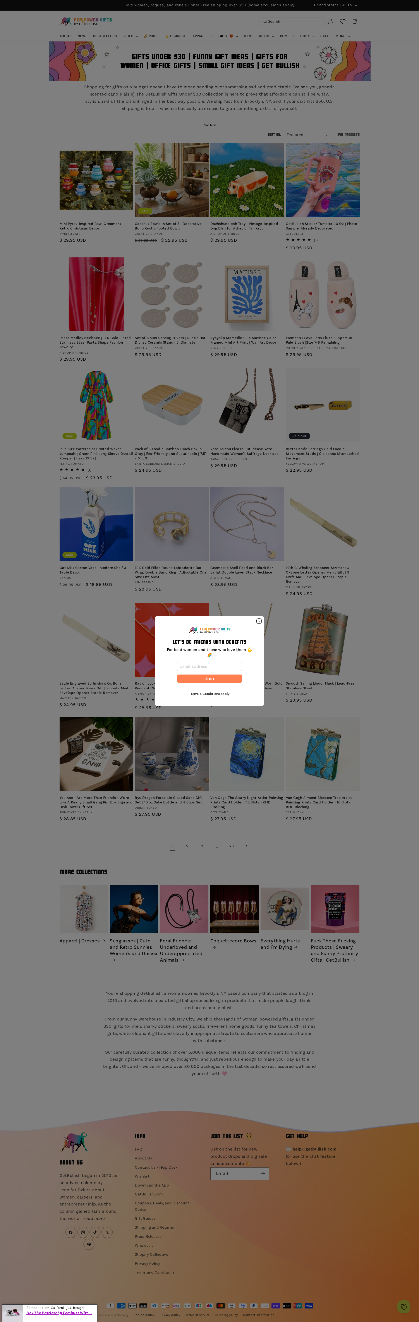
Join (209, 679)
